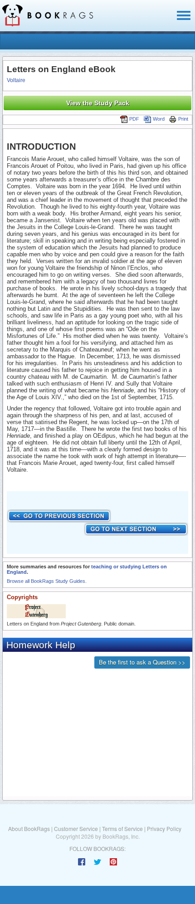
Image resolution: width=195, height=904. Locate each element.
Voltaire (16, 80)
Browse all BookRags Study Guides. (47, 581)
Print (183, 119)
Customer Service (76, 828)
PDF (134, 119)
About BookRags (29, 828)
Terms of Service (122, 828)
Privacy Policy (164, 828)
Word (159, 119)
